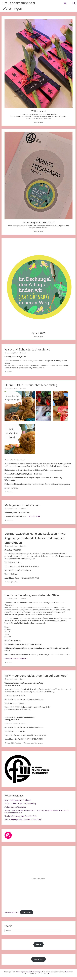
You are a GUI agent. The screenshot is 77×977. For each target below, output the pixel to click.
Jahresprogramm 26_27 (12, 912)
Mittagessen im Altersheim (23, 505)
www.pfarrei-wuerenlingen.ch (16, 658)
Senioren (10, 520)
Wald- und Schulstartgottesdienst (27, 349)
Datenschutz (38, 959)
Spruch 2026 (38, 333)
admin (24, 353)
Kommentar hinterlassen (34, 743)
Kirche (9, 372)
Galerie (38, 944)
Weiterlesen (38, 122)
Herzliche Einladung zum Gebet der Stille (32, 595)
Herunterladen (26, 912)
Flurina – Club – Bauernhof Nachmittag (31, 385)
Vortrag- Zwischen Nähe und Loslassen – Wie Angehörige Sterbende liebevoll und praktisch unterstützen (35, 538)
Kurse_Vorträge (12, 582)
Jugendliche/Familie (14, 743)
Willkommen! (38, 111)
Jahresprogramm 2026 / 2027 (38, 222)
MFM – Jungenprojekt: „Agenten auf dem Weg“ (36, 675)
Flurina (9, 492)
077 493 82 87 (34, 516)
